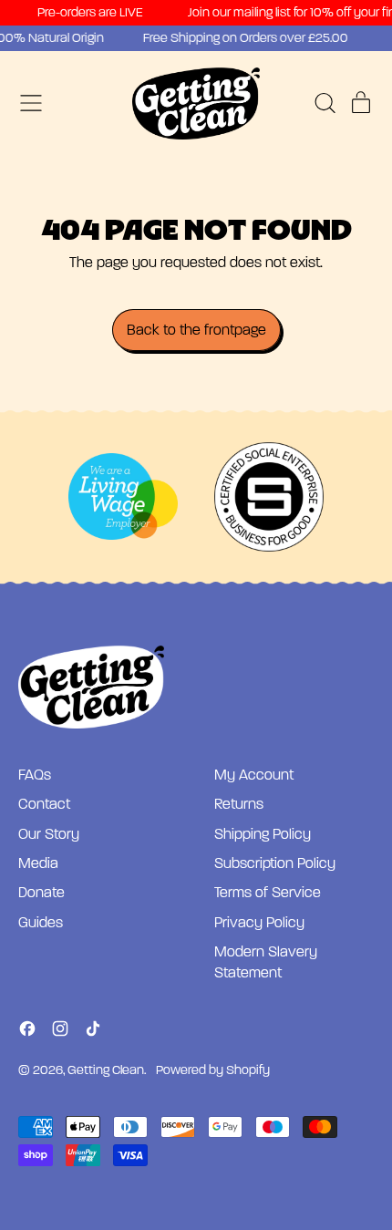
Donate (41, 892)
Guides (40, 923)
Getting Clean (105, 1070)
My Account (254, 775)
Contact (44, 804)
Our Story (48, 834)
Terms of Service (267, 892)
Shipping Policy (262, 834)
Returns (238, 804)
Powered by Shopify (213, 1070)
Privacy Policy (259, 923)
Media (38, 863)
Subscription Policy (274, 863)
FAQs (34, 775)
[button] (324, 103)
